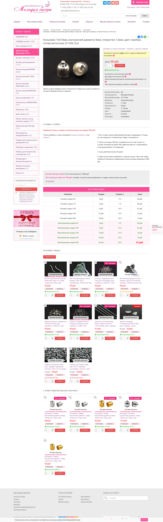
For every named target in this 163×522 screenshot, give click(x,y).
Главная (17, 22)
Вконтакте (109, 3)
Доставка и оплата (65, 496)
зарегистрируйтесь (79, 135)
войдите (46, 137)
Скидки (75, 22)
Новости (89, 22)
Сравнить (157, 228)
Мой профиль (85, 496)
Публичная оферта (20, 509)
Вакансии (17, 504)
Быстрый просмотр (56, 274)
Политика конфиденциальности (24, 507)
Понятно (144, 520)
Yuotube (113, 3)
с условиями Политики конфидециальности (26, 199)
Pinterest (117, 3)
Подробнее (49, 181)
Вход (138, 7)
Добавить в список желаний (114, 49)
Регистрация (145, 7)
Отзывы (16, 499)
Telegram (105, 3)
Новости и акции (19, 496)
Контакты (17, 502)
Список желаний (86, 502)
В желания (49, 289)
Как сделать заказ (34, 22)
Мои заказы (131, 7)
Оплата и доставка (57, 22)
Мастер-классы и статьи (110, 22)
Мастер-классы (63, 502)
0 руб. (142, 2)
